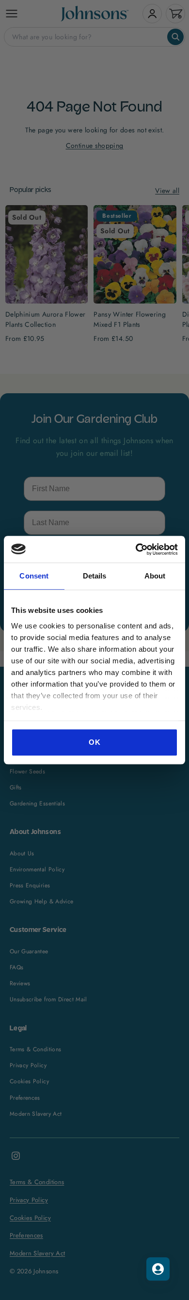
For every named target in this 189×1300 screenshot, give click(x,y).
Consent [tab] (33, 576)
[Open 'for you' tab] (158, 1269)
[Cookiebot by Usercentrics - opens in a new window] (136, 549)
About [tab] (155, 576)
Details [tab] (95, 576)
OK (94, 742)
